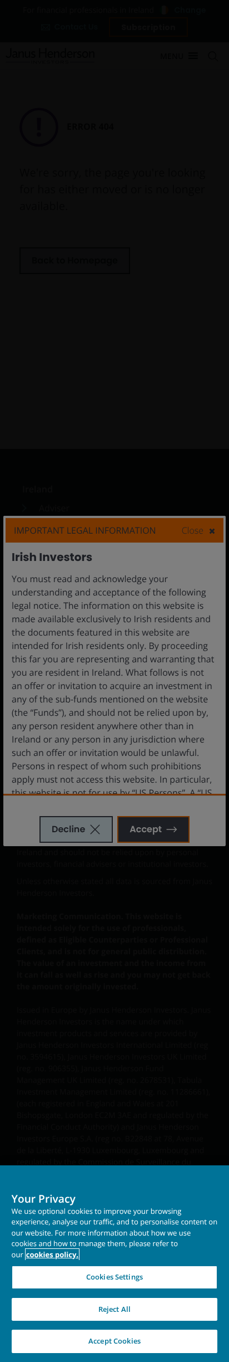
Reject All (114, 1309)
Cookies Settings (114, 1277)
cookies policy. (52, 1254)
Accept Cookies (114, 1341)
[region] (114, 1263)
